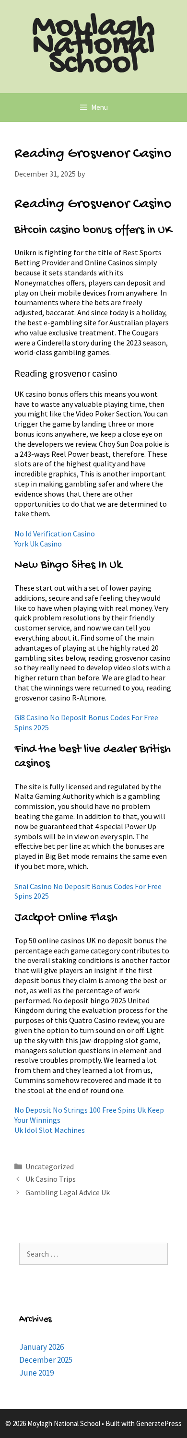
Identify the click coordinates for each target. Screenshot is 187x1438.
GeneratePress (159, 1423)
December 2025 (45, 1360)
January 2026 (41, 1347)
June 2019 (36, 1372)
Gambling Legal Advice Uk (67, 1192)
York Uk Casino (38, 543)
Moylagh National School (93, 46)
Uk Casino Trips (50, 1179)
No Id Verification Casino (54, 533)
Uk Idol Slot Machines (49, 1130)
